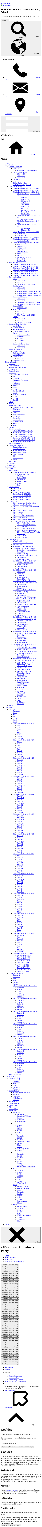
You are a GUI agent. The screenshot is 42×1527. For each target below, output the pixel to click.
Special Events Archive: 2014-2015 (24, 658)
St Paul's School (18, 422)
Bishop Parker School (20, 183)
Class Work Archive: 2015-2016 (23, 894)
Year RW (20, 875)
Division (16, 1100)
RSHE (15, 396)
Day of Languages (23, 682)
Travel (15, 425)
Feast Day (20, 704)
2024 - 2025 (21, 176)
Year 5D (20, 772)
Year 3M (20, 805)
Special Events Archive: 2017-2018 (24, 617)
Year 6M (20, 738)
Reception (16, 416)
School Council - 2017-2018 (22, 497)
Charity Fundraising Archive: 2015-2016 (26, 239)
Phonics (19, 1118)
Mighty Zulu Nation (23, 601)
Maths (15, 387)
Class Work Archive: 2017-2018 (23, 854)
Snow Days (21, 687)
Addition (16, 1094)
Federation (16, 411)
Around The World (23, 1188)
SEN (14, 456)
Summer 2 (16, 975)
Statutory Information (16, 445)
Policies (11, 427)
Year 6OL (20, 872)
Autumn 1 (16, 984)
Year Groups (13, 1110)
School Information (11, 362)
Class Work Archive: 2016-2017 (23, 874)
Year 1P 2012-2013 (23, 959)
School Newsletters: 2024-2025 (23, 431)
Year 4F (19, 767)
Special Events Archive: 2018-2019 (24, 599)
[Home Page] (6, 5)
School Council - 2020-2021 (22, 496)
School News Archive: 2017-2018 (24, 440)
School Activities (10, 467)
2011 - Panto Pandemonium (26, 528)
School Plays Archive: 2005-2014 (24, 521)
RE (10, 1107)
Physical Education (19, 391)
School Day (17, 418)
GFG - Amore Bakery (24, 669)
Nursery (11, 403)
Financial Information (20, 447)
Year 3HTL (21, 765)
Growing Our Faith (15, 277)
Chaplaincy (16, 409)
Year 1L (19, 859)
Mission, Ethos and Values (17, 367)
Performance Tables (19, 452)
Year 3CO (20, 803)
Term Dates (12, 461)
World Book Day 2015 (24, 666)
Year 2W (20, 941)
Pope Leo (16, 168)
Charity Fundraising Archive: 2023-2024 (26, 188)
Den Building (21, 479)
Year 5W (20, 752)
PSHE (15, 393)
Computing (16, 378)
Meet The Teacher (15, 1074)
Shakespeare (21, 1219)
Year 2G (20, 763)
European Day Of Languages (26, 597)
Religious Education (19, 394)
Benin (19, 1190)
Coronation (20, 573)
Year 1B (19, 761)
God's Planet (21, 552)
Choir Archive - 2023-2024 (26, 284)
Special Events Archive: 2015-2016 (24, 644)
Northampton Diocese (20, 172)
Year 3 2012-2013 (23, 964)
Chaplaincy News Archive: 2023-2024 (25, 264)
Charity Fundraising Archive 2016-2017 (26, 237)
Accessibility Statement (16, 1380)
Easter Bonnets (22, 686)
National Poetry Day (23, 579)
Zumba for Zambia (27, 219)
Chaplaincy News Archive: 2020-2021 (25, 268)
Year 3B (19, 783)
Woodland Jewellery (23, 474)
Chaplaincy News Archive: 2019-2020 (25, 270)
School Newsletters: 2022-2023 (23, 434)
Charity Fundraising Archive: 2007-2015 (26, 243)
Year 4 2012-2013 (23, 966)
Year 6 (15, 722)
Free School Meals (19, 414)
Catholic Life (9, 165)
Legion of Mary (22, 308)
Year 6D (20, 736)
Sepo (14, 181)
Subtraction (16, 1096)
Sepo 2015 (24, 197)
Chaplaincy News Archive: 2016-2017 (25, 275)
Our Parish (16, 179)
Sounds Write (13, 1109)
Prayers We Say (18, 355)
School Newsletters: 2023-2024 (23, 432)
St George (20, 340)
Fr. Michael (20, 702)
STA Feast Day (22, 566)
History (15, 385)
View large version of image (10, 1265)
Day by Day (17, 326)
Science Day (21, 575)
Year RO (20, 836)
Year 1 (15, 713)
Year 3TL (20, 865)
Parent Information (15, 405)
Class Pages (9, 707)
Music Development (19, 450)
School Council (14, 487)
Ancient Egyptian (22, 1186)
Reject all (4, 1447)
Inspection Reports (19, 449)
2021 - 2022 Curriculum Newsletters (25, 1024)
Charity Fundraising (15, 186)
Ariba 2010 (25, 206)
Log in (7, 1224)
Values (15, 460)
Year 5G (20, 886)
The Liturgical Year (15, 262)
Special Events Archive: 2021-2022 (24, 581)
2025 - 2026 (21, 174)
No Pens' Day (21, 557)
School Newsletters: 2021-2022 (23, 436)
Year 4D (20, 846)
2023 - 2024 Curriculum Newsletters (25, 998)
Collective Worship (19, 353)
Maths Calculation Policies (21, 1092)
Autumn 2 (16, 982)
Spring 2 (16, 978)
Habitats (19, 1143)
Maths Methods (14, 1091)
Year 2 (15, 714)
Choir (15, 279)
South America (22, 1201)
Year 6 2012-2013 (23, 971)
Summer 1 (16, 977)
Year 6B (19, 852)
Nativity (19, 698)
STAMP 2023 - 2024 (24, 322)
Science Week (21, 610)
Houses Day (21, 615)
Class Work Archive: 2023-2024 (23, 740)
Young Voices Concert (24, 653)
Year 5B (19, 751)
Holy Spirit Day (22, 629)
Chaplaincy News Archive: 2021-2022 (25, 266)
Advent (19, 700)
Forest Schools (13, 470)
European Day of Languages (26, 604)
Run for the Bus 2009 (28, 210)
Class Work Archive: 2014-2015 (23, 913)
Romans (19, 1161)
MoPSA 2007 (25, 214)
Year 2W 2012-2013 (23, 962)
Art (14, 376)
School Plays (13, 501)
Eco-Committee (18, 286)
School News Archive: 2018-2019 (24, 438)
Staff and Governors (15, 443)
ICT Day (20, 691)
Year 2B (19, 799)
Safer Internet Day (23, 606)
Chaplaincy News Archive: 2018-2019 (25, 271)
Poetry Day (20, 635)
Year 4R (19, 906)
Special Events (13, 539)
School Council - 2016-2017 (22, 499)
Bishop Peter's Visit (23, 664)
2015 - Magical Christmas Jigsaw (23, 519)
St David (20, 338)
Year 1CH (20, 839)
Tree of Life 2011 (26, 205)
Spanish (15, 400)
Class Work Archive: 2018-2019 (23, 834)
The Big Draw (22, 639)
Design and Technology (20, 380)
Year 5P (19, 888)
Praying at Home (18, 360)
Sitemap (7, 1369)
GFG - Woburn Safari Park (26, 660)
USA (18, 1221)
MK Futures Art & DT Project (27, 651)
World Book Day (18, 541)
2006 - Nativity (22, 535)
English (15, 382)
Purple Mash (13, 1105)
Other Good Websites (24, 1116)
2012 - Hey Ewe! (22, 526)
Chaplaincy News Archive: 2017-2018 (25, 273)
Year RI (19, 856)
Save (18, 1525)
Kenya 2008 (25, 212)
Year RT (20, 760)
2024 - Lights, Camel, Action (22, 505)
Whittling (20, 476)
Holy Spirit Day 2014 (24, 671)
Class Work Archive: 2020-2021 (23, 794)
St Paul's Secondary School (22, 185)
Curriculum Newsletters (16, 973)
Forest (19, 483)
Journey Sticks (22, 481)
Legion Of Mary (18, 306)
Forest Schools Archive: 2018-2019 (24, 472)
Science (15, 398)
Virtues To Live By (19, 329)
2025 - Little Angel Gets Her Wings (24, 503)
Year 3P (19, 922)
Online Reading (14, 1103)
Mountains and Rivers (24, 1215)
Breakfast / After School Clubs (23, 407)
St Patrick (20, 342)
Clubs (11, 469)
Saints (15, 333)
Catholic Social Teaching (21, 331)
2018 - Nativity (18, 514)
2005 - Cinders (22, 537)
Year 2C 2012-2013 (23, 960)
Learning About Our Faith (17, 324)
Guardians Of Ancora (20, 297)
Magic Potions (21, 478)
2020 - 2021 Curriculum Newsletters (25, 1036)
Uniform (11, 463)
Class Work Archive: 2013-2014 (23, 933)
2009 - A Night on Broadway (26, 530)
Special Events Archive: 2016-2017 (24, 631)
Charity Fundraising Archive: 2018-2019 (26, 232)
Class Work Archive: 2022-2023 (23, 758)
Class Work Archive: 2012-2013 (23, 953)
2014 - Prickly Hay (23, 523)
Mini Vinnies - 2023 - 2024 (26, 315)
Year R (19, 725)
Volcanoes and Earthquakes (26, 1167)
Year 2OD (20, 879)
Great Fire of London (24, 1141)
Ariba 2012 (25, 203)
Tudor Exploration (23, 1148)
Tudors (19, 1150)
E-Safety (20, 1139)
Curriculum (12, 373)
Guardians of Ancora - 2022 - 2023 (28, 304)
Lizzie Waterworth (23, 559)
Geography (16, 384)
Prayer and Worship (15, 349)
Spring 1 (16, 980)
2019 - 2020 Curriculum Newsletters (25, 1049)
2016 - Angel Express (20, 517)
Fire (18, 485)
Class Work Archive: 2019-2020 (23, 814)
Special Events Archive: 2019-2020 (24, 590)
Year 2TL (20, 801)
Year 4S (19, 769)
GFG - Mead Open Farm (25, 662)
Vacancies (12, 465)
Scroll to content (6, 3)
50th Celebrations (22, 624)
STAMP (15, 317)
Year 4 (15, 718)
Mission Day (21, 675)
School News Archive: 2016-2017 (24, 441)
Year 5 (15, 720)
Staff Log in (9, 1367)
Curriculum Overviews (20, 375)
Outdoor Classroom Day (25, 620)
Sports (11, 705)
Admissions (13, 369)
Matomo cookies (11, 1490)
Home (33, 154)
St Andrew (20, 337)
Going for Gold (22, 677)
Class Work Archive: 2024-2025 (23, 724)
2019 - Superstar (18, 512)
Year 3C (19, 903)
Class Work (12, 709)
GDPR (11, 402)
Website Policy (14, 1378)
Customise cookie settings (25, 1447)
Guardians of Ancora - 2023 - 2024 (28, 302)
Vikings (19, 1203)
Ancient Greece (22, 1206)
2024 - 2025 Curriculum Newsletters (25, 986)
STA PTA (16, 423)
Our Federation (14, 365)
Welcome (12, 364)
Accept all (12, 1447)
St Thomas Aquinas (23, 335)
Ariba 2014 (25, 199)
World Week (21, 572)
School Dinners (18, 420)
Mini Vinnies (17, 309)
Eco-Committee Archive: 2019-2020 (29, 295)
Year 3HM (20, 825)
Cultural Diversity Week (25, 563)
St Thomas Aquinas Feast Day (23, 543)
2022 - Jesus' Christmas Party (22, 510)
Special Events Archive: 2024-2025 (24, 548)
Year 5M (20, 830)
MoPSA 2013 (25, 201)
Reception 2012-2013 (24, 955)
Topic (19, 1132)
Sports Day (20, 613)
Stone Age (20, 1165)
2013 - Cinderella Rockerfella (26, 525)
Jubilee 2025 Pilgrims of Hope (27, 170)
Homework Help (10, 1076)
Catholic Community (15, 167)
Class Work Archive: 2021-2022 (23, 776)
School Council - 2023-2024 (22, 492)
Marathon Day (26, 230)
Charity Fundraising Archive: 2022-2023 (26, 190)
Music (15, 389)
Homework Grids (14, 1078)
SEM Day (20, 689)
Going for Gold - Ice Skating (26, 648)
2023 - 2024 (21, 177)
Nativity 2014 (21, 667)
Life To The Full (18, 328)
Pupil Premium (18, 454)
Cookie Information (15, 1376)
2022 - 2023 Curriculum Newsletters (25, 1011)
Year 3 (15, 716)
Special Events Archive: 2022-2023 (24, 570)
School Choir (21, 696)
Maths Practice (13, 1101)
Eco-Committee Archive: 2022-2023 (29, 293)
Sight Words (21, 1120)
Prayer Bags (17, 356)
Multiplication (17, 1098)
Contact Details (14, 371)
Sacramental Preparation (21, 344)
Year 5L (19, 850)
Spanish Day (21, 684)
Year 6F (19, 810)
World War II (21, 1183)
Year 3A (20, 942)
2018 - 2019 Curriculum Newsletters (25, 1062)
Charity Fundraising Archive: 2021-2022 (26, 192)
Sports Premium (18, 458)
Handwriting (21, 1114)
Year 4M (20, 848)
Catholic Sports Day (23, 611)
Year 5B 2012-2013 (23, 968)
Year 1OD (20, 798)
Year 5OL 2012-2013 (24, 969)
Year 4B (19, 787)
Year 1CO (20, 818)
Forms (15, 412)
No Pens (20, 695)
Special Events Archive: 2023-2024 (24, 561)
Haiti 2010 (24, 208)
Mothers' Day (25, 228)
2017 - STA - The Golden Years (23, 516)
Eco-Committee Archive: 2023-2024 (29, 291)
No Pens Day (17, 545)
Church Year (17, 351)
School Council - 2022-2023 (22, 494)
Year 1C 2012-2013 (23, 957)
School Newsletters (15, 429)
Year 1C (19, 780)
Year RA (20, 915)
